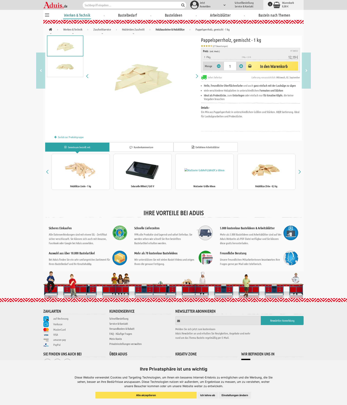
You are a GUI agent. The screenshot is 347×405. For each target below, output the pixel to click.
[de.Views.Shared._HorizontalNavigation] (50, 30)
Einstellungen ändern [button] (235, 395)
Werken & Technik (77, 15)
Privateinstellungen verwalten (125, 343)
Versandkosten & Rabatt (121, 328)
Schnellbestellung (244, 2)
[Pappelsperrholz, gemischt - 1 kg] (142, 76)
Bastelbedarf (127, 15)
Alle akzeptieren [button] (146, 395)
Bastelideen (173, 15)
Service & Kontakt (244, 6)
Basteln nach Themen (274, 15)
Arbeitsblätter (220, 15)
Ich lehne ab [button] (207, 395)
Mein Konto (115, 338)
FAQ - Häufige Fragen (120, 333)
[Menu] (47, 14)
